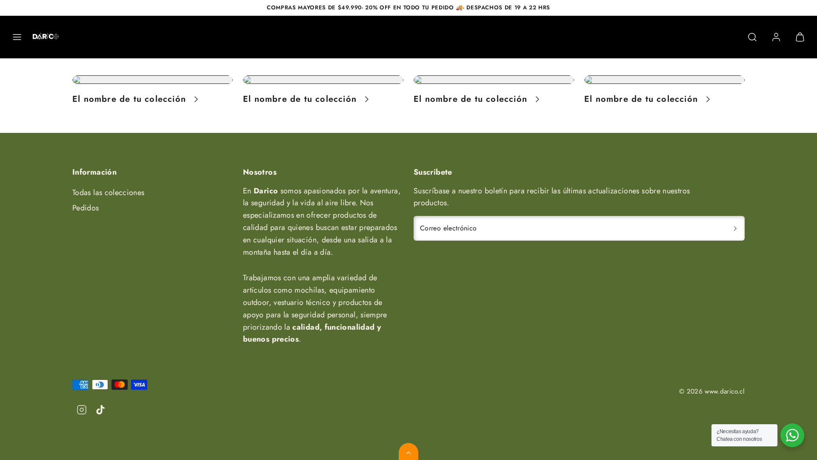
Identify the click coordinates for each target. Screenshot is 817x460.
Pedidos (85, 207)
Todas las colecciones (108, 192)
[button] (17, 37)
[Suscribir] (735, 228)
